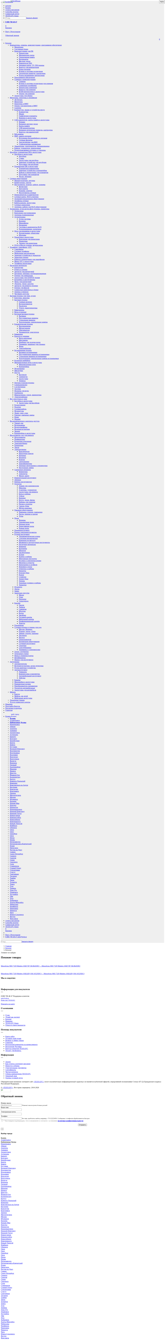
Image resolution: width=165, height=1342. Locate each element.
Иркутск (13, 773)
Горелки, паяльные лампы (24, 415)
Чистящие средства (21, 294)
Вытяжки (22, 316)
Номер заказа (6, 1103)
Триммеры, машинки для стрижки (32, 344)
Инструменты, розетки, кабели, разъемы (29, 185)
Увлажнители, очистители (29, 332)
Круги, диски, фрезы (27, 500)
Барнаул (13, 737)
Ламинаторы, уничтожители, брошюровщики (32, 146)
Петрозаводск (15, 842)
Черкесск (13, 910)
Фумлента (18, 587)
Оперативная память (27, 57)
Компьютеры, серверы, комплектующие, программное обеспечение (36, 45)
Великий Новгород (17, 749)
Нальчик (13, 801)
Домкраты (23, 672)
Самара (12, 852)
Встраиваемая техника (23, 350)
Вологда (13, 761)
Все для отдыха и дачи (18, 399)
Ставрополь (14, 866)
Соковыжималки (20, 385)
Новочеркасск (15, 822)
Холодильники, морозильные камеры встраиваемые (39, 358)
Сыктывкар (14, 874)
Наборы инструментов (23, 482)
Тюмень (13, 888)
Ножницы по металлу (27, 540)
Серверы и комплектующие (25, 79)
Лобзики (17, 480)
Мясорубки (18, 371)
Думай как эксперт (12, 1017)
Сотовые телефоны (21, 251)
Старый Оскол (15, 868)
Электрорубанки (20, 443)
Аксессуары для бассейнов (29, 403)
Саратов (13, 858)
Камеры (17, 680)
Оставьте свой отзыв (13, 1038)
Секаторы (22, 646)
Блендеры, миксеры (22, 298)
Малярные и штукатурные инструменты (34, 542)
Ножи (16, 417)
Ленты (16, 589)
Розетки (22, 460)
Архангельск (15, 733)
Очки (21, 597)
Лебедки (22, 678)
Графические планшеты (28, 116)
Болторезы (23, 548)
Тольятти (13, 882)
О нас (7, 1015)
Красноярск (14, 791)
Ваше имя (4, 1107)
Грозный (13, 765)
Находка (13, 805)
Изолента (22, 457)
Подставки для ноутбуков (28, 164)
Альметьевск (15, 720)
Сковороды (23, 377)
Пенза (12, 838)
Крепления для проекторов (29, 239)
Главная (8, 946)
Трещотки (22, 585)
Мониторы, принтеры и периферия (23, 98)
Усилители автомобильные (24, 688)
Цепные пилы (24, 524)
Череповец (14, 908)
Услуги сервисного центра (20, 702)
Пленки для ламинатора (23, 276)
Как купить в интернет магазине (17, 1064)
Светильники (24, 462)
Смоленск (14, 862)
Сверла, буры (24, 506)
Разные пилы (24, 528)
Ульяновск (14, 892)
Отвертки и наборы (26, 569)
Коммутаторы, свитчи (22, 183)
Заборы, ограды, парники (28, 633)
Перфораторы (19, 439)
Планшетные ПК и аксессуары (26, 166)
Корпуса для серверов (27, 90)
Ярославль (14, 919)
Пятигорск (14, 848)
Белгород (13, 739)
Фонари (17, 419)
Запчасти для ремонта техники (26, 286)
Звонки (17, 431)
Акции (8, 1062)
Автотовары (14, 662)
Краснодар (14, 789)
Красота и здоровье (21, 336)
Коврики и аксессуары (27, 118)
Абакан (12, 726)
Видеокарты (23, 59)
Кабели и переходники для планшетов (33, 172)
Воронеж (13, 763)
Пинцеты (22, 571)
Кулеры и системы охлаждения (31, 71)
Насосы (22, 637)
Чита (12, 912)
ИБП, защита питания (22, 136)
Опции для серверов (27, 94)
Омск (12, 830)
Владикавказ (15, 753)
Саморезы (22, 609)
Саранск (13, 856)
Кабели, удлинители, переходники (27, 148)
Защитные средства (21, 593)
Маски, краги (24, 476)
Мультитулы (19, 411)
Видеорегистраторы (22, 429)
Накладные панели (26, 453)
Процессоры (23, 53)
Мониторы (18, 102)
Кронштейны (24, 367)
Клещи (21, 555)
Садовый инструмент (27, 643)
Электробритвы (25, 348)
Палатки (17, 407)
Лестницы (23, 635)
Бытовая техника (20, 300)
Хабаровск (14, 900)
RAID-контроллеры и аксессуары (31, 92)
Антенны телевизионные (24, 215)
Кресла (17, 694)
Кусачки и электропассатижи (30, 561)
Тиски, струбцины (21, 652)
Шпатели (22, 550)
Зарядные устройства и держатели (27, 255)
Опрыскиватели (25, 639)
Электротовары (20, 449)
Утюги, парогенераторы (28, 308)
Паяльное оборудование (23, 510)
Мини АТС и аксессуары (24, 261)
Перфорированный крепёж (29, 621)
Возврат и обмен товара (14, 1040)
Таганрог (13, 876)
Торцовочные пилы (26, 522)
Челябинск (14, 906)
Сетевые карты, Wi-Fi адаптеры (26, 197)
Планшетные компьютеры (29, 168)
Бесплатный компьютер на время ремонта (21, 1044)
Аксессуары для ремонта (28, 492)
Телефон (4, 1116)
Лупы (21, 516)
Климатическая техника (23, 324)
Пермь (12, 840)
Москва (13, 797)
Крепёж (17, 603)
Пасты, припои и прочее (28, 514)
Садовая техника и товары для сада (27, 627)
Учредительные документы (15, 1068)
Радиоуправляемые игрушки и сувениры (30, 150)
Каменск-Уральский (17, 781)
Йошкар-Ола (15, 775)
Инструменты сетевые (27, 193)
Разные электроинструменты (25, 532)
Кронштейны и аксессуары (24, 433)
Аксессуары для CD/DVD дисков (27, 278)
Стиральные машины (27, 320)
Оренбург (13, 834)
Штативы (22, 235)
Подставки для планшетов (29, 174)
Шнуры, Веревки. (26, 629)
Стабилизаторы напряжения (30, 144)
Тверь (12, 880)
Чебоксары (14, 904)
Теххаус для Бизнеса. (13, 1051)
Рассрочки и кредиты (13, 708)
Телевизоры (18, 211)
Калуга (12, 779)
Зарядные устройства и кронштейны (33, 170)
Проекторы (23, 241)
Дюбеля (22, 607)
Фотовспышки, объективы (29, 233)
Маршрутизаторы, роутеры (24, 181)
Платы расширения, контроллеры (32, 75)
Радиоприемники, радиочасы (30, 229)
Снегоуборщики (25, 648)
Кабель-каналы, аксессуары (24, 203)
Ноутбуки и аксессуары (23, 154)
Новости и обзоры (12, 1066)
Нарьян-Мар (14, 803)
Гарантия (8, 710)
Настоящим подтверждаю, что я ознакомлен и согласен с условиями (43, 1121)
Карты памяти (24, 126)
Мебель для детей (21, 696)
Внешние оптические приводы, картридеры (36, 130)
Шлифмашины (20, 658)
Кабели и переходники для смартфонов (29, 259)
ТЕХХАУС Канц (12, 16)
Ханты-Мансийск (16, 902)
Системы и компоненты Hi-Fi (30, 227)
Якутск (12, 917)
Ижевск (13, 771)
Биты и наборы (25, 494)
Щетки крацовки (25, 508)
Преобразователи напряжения (25, 686)
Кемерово (13, 783)
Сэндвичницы (19, 387)
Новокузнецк (15, 815)
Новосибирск (15, 819)
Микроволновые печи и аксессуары (28, 362)
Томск (12, 884)
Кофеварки (18, 334)
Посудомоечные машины (28, 318)
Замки (16, 591)
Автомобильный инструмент (30, 676)
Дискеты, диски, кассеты (24, 284)
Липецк (13, 793)
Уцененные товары (17, 700)
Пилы (16, 518)
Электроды (23, 474)
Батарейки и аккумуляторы (24, 280)
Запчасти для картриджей (24, 271)
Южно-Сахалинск (17, 915)
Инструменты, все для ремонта (22, 435)
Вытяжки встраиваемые (28, 352)
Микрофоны (23, 223)
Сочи (12, 864)
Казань (8, 8)
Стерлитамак (15, 870)
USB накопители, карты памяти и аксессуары (31, 120)
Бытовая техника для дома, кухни (23, 296)
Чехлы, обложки (25, 176)
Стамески (22, 577)
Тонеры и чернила (21, 292)
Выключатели (24, 451)
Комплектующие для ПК (23, 51)
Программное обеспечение (24, 77)
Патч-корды (23, 189)
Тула (11, 886)
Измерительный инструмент (25, 478)
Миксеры (22, 488)
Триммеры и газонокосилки (29, 650)
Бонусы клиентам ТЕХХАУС (16, 1049)
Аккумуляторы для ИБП (28, 142)
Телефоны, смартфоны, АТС (21, 247)
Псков (12, 846)
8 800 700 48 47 (11, 937)
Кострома (13, 787)
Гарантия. (9, 1042)
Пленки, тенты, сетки (27, 631)
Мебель (13, 692)
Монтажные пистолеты (28, 559)
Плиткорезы (19, 625)
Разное (21, 575)
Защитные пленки (21, 257)
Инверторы (23, 472)
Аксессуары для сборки (23, 96)
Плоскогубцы (24, 573)
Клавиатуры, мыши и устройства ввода (29, 110)
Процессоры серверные (28, 88)
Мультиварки (19, 369)
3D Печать (18, 100)
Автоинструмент (20, 670)
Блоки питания (24, 69)
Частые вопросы (11, 1072)
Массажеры (23, 340)
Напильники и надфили (28, 565)
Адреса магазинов (12, 10)
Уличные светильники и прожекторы (33, 466)
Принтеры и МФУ (21, 104)
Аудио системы (25, 219)
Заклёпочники (24, 553)
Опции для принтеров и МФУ (25, 106)
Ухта (11, 898)
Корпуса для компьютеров (29, 67)
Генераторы (18, 445)
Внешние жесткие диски (28, 124)
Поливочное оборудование (29, 641)
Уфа (11, 896)
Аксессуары (23, 379)
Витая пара (23, 187)
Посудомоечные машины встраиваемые (34, 354)
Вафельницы (19, 310)
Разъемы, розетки (25, 191)
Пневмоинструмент (22, 530)
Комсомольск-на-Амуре (19, 785)
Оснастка (18, 484)
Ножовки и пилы (25, 567)
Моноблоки (18, 47)
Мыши (21, 114)
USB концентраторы (27, 128)
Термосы (22, 381)
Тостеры (17, 389)
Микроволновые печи (27, 364)
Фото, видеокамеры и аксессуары (27, 231)
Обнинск (13, 828)
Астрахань (14, 735)
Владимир (14, 755)
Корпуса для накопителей (28, 132)
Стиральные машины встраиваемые (32, 356)
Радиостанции (19, 405)
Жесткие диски (24, 61)
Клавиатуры (23, 112)
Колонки (22, 221)
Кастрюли (23, 375)
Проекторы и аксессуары (24, 237)
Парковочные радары (22, 684)
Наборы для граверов (27, 502)
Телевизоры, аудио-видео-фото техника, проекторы (29, 209)
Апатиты (13, 729)
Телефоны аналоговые (23, 263)
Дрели (16, 447)
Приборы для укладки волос (30, 342)
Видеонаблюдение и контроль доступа (24, 421)
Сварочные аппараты (22, 470)
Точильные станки (21, 654)
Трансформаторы (25, 464)
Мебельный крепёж (26, 619)
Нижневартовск (16, 809)
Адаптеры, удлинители (28, 490)
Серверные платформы (28, 85)
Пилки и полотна (25, 504)
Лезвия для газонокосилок (29, 486)
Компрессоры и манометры (29, 674)
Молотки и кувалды (26, 563)
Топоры (22, 581)
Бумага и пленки (20, 269)
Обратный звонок (12, 35)
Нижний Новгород (17, 811)
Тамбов (13, 878)
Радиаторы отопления (22, 441)
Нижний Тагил (16, 813)
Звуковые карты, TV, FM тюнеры (31, 65)
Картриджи (18, 267)
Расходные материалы (18, 265)
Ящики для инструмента (23, 660)
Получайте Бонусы (12, 706)
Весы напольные (25, 338)
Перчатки (22, 599)
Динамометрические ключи (29, 536)
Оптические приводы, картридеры (32, 73)
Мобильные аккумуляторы (24, 253)
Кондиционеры (25, 326)
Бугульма (13, 747)
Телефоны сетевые (21, 201)
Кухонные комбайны (22, 360)
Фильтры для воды (21, 391)
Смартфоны (18, 249)
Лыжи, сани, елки (21, 413)
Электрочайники (20, 397)
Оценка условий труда (14, 1078)
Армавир (13, 731)
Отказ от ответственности (15, 1025)
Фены (21, 346)
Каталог (8, 43)
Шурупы (22, 611)
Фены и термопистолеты (23, 656)
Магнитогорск (15, 795)
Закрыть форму (32, 18)
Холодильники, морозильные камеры (33, 322)
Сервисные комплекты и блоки (26, 290)
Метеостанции (24, 328)
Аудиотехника (19, 217)
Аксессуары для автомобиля (25, 690)
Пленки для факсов (21, 288)
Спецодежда (23, 601)
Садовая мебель (20, 409)
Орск (12, 836)
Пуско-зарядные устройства (25, 668)
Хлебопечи (18, 393)
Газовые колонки (25, 302)
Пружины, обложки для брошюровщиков (30, 274)
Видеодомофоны (20, 427)
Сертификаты (10, 1070)
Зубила (21, 496)
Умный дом (18, 423)
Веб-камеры (19, 134)
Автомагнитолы (20, 664)
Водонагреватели (25, 304)
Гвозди (21, 605)
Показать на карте (8, 1004)
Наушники (23, 225)
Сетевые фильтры (25, 140)
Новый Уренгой (16, 824)
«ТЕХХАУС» (39, 1082)
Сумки (21, 158)
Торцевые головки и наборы (30, 583)
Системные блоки (21, 49)
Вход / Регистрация (12, 935)
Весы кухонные (20, 312)
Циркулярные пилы (26, 526)
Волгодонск (14, 759)
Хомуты (22, 623)
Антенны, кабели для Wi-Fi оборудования (30, 207)
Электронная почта (8, 1112)
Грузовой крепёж (25, 617)
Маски (21, 595)
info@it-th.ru (22, 937)
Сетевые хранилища (22, 205)
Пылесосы (23, 306)
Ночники (22, 455)
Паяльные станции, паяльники (30, 512)
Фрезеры (22, 520)
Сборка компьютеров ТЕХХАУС (18, 1074)
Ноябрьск (13, 826)
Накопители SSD (25, 63)
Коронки (22, 498)
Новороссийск (15, 817)
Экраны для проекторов (28, 243)
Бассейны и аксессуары (23, 401)
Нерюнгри (14, 807)
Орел (12, 832)
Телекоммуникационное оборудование (29, 199)
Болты (21, 613)
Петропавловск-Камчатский (21, 844)
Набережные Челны (18, 722)
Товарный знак (11, 1076)
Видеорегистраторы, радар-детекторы (28, 666)
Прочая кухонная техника (24, 383)
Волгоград (14, 757)
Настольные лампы (26, 468)
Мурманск (14, 799)
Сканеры (17, 108)
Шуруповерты (19, 437)
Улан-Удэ (13, 890)
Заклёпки (22, 615)
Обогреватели (24, 330)
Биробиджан (15, 741)
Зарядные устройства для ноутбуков (32, 162)
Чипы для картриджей (22, 282)
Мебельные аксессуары (23, 698)
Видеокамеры (19, 425)
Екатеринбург (15, 767)
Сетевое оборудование (18, 178)
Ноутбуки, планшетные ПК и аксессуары (25, 152)
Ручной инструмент (22, 534)
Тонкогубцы (23, 579)
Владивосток (15, 751)
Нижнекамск (15, 724)
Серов (12, 860)
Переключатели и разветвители (26, 195)
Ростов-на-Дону (16, 850)
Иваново (13, 769)
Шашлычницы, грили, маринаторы (27, 395)
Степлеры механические (28, 538)
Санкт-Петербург (16, 854)
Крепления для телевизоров (25, 213)
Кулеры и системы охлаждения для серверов (36, 83)
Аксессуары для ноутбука (28, 160)
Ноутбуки (22, 156)
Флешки (22, 122)
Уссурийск (14, 894)
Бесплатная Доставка (13, 1046)
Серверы (22, 81)
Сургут (12, 872)
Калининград (15, 777)
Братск (12, 743)
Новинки (8, 704)
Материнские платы (26, 55)
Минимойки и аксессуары (24, 682)
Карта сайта (9, 1036)
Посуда (17, 373)
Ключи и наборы (25, 557)
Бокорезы (22, 546)
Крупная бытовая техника (24, 314)
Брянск (12, 745)
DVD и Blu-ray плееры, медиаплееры (28, 245)
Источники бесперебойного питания (33, 138)
